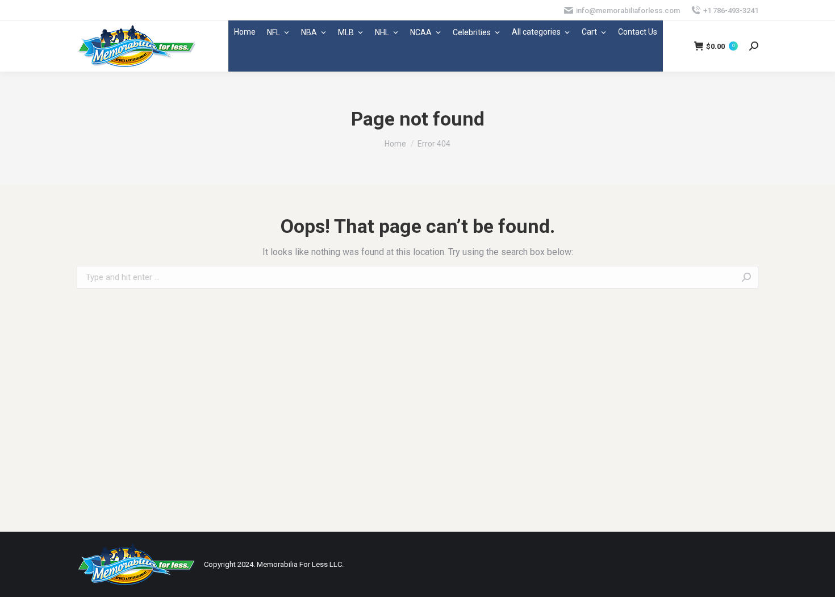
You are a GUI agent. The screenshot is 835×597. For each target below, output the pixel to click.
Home (245, 31)
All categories (536, 31)
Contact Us (637, 31)
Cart (589, 31)
